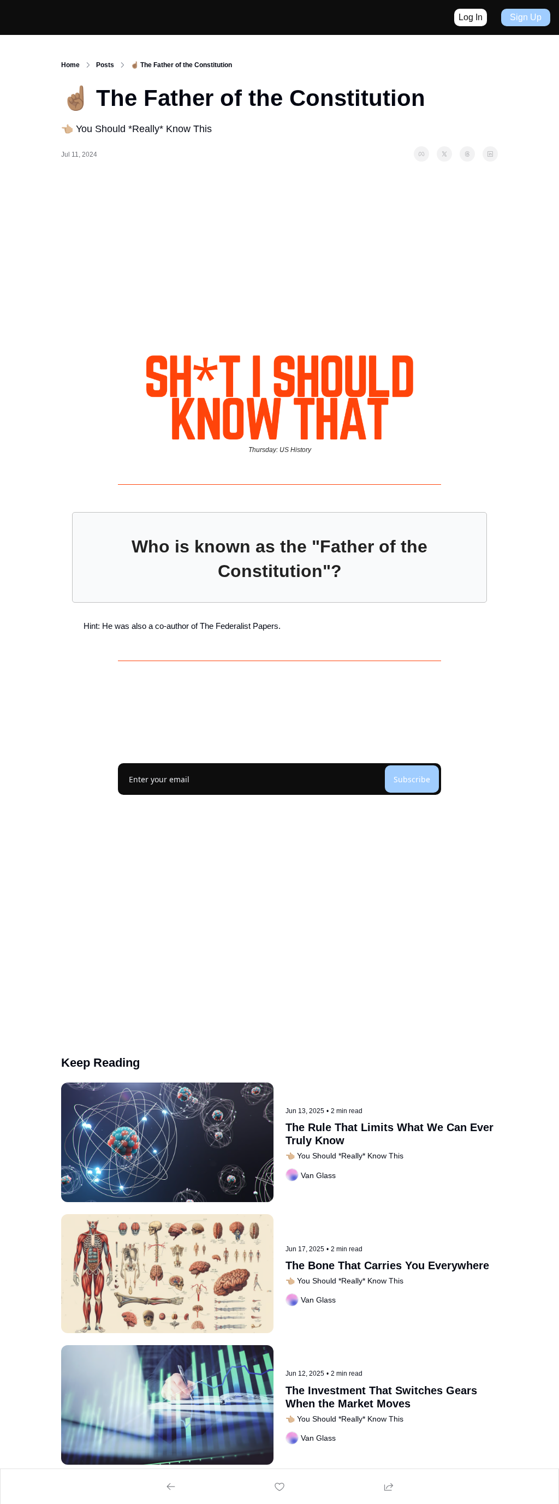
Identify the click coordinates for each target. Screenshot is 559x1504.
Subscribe (412, 779)
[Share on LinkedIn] (490, 154)
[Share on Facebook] (421, 154)
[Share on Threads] (467, 154)
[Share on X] (444, 154)
